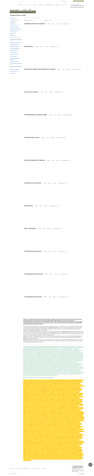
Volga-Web (82, 473)
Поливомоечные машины (33, 251)
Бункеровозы (28, 46)
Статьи (39, 468)
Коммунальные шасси (32, 137)
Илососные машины (31, 92)
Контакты (44, 468)
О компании (11, 468)
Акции (53, 23)
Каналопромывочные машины (34, 160)
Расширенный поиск (63, 1)
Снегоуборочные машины (33, 297)
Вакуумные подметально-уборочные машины (39, 69)
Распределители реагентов (33, 274)
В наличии (58, 23)
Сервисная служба (57, 11)
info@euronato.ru (77, 7)
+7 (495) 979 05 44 (77, 5)
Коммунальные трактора (32, 183)
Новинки (48, 23)
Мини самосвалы (30, 228)
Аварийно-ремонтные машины (34, 23)
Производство (33, 468)
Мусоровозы (28, 206)
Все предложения (65, 23)
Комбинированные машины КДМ (35, 114)
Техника (16, 468)
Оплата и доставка (67, 11)
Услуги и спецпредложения (25, 468)
